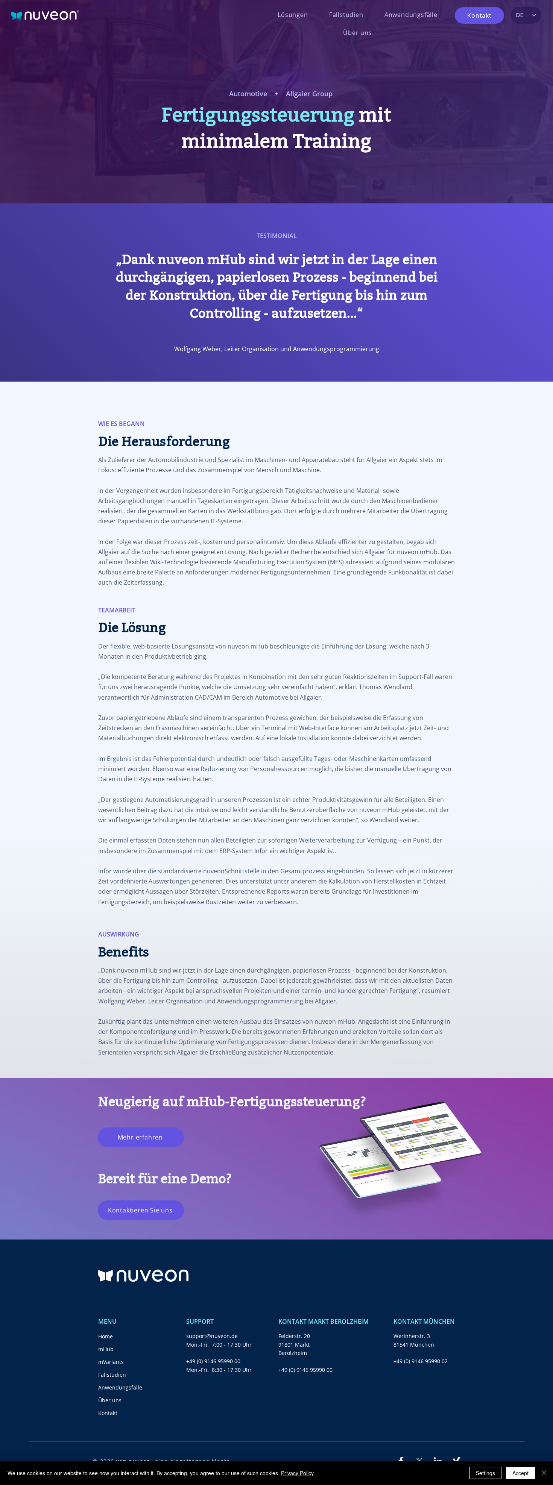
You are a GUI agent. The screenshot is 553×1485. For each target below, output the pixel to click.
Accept (520, 1473)
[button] (293, 14)
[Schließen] (543, 1473)
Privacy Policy (297, 1473)
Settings (485, 1473)
